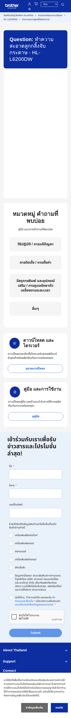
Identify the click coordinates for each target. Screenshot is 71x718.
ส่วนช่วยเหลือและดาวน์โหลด (50, 15)
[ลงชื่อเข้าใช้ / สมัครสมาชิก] (29, 4)
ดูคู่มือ (35, 416)
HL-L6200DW (10, 19)
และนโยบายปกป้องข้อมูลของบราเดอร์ (34, 605)
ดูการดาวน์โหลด (35, 368)
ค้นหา (62, 4)
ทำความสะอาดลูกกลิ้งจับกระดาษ (36, 19)
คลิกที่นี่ (35, 695)
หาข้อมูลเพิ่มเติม (34, 708)
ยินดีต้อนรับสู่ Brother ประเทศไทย (18, 15)
